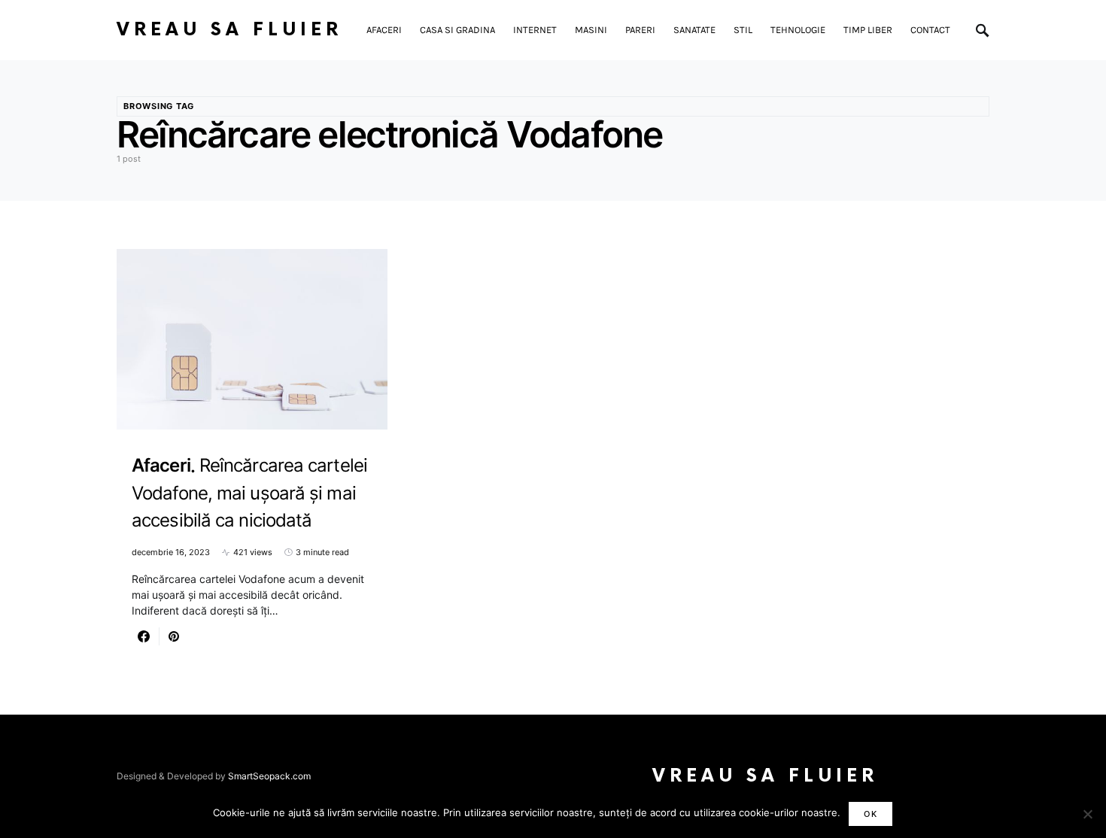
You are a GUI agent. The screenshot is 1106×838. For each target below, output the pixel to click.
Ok (870, 814)
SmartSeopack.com (269, 776)
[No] (1087, 813)
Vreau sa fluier (229, 30)
